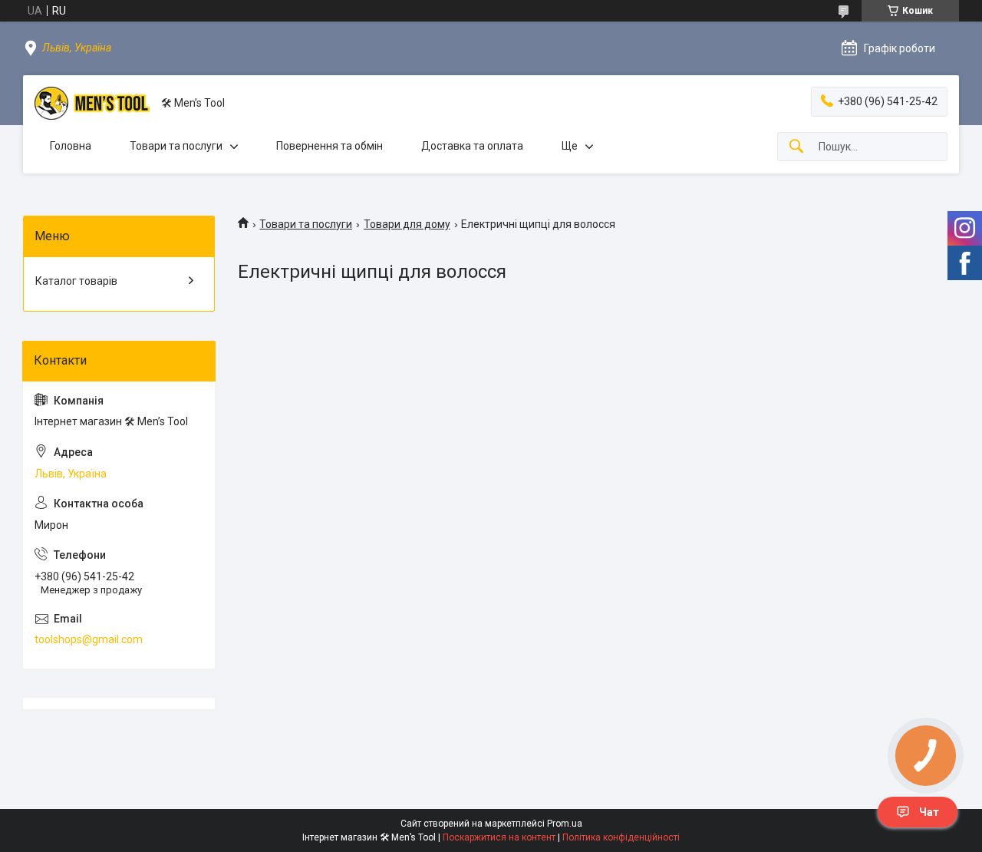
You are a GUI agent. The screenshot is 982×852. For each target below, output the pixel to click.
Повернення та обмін (329, 146)
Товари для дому (407, 224)
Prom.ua (564, 823)
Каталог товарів (76, 281)
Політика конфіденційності (621, 837)
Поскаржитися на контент (499, 837)
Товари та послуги (176, 146)
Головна (70, 146)
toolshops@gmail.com (89, 639)
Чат (929, 812)
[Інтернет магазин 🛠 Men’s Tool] (92, 103)
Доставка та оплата (472, 146)
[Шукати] (796, 147)
